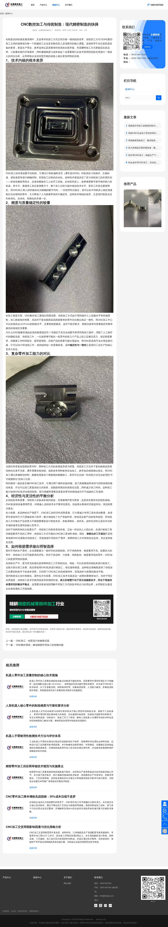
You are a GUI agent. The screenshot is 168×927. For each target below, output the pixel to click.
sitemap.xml (101, 919)
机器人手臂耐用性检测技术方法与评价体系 (33, 736)
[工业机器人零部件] (142, 208)
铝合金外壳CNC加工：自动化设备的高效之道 (143, 162)
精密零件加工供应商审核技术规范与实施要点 (35, 766)
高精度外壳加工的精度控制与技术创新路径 (143, 125)
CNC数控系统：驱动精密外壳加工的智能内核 (40, 644)
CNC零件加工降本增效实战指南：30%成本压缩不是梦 (41, 796)
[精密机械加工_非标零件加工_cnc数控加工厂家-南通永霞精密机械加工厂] (14, 4)
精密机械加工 (34, 911)
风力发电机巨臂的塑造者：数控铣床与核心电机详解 (143, 147)
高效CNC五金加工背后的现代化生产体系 (143, 133)
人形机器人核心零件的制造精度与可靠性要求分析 (37, 705)
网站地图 (67, 883)
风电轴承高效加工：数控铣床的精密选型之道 (143, 140)
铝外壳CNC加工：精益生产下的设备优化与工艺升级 (143, 155)
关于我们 (68, 4)
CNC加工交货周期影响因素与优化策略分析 (33, 827)
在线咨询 (147, 47)
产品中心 (43, 4)
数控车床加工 (23, 911)
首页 (33, 4)
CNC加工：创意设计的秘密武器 (32, 640)
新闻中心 (56, 4)
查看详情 (33, 696)
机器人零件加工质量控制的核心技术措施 (32, 675)
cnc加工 (14, 911)
